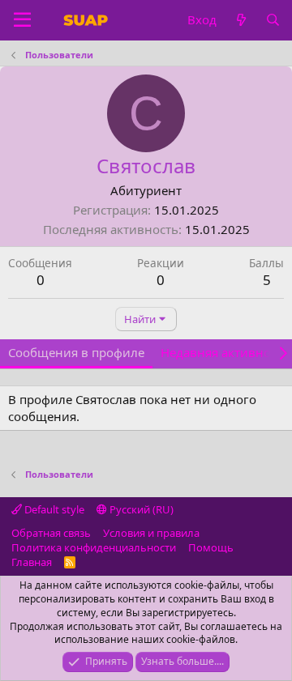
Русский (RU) (140, 509)
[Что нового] (240, 20)
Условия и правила (151, 533)
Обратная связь (51, 533)
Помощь (211, 547)
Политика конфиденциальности (93, 547)
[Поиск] (273, 20)
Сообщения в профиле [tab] (76, 352)
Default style (53, 509)
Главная (31, 562)
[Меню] (22, 20)
